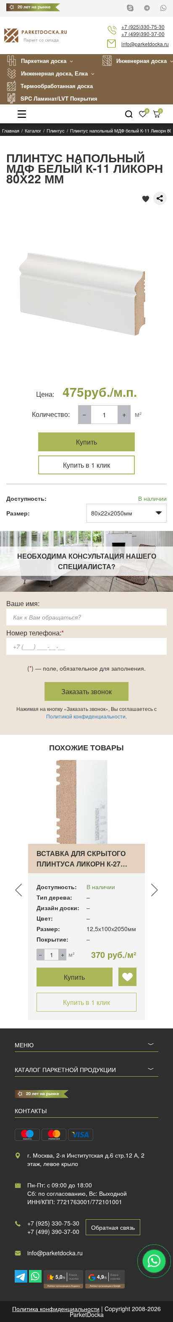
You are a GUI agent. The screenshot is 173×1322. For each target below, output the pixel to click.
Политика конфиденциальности (56, 1308)
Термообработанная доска (57, 86)
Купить (86, 442)
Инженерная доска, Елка (54, 73)
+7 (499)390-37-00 (143, 33)
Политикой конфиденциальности (86, 716)
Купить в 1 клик (86, 465)
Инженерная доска (141, 61)
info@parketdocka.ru (145, 43)
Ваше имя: (22, 603)
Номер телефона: (35, 633)
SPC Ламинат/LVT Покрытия (59, 98)
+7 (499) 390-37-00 (53, 1231)
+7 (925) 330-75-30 (53, 1223)
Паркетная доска (43, 61)
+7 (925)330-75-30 (143, 26)
